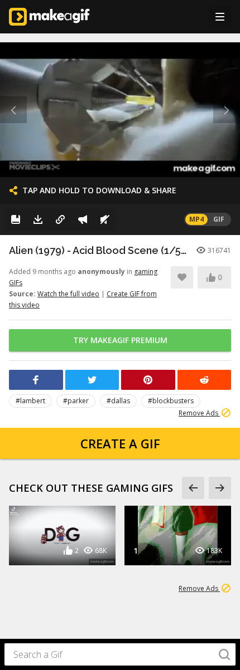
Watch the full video (68, 294)
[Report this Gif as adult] (82, 219)
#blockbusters (171, 400)
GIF (218, 219)
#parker (76, 400)
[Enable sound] (105, 219)
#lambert (30, 400)
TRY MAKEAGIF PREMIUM (120, 340)
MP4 (196, 219)
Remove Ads (199, 413)
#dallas (118, 400)
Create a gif (120, 443)
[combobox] (120, 654)
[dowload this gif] (38, 219)
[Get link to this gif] (60, 219)
